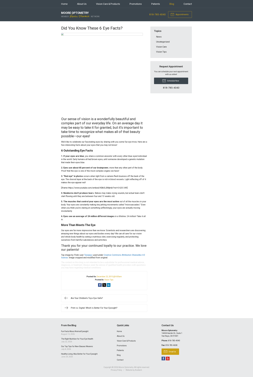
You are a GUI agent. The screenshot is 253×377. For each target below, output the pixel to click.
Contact (188, 4)
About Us (82, 4)
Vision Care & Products (108, 4)
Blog (171, 4)
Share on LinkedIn (108, 285)
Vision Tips (108, 280)
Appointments (182, 14)
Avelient (138, 370)
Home (64, 4)
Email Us (172, 352)
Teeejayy (88, 255)
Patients (155, 4)
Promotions (136, 4)
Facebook (163, 358)
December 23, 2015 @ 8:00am (109, 276)
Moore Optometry (126, 367)
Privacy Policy (116, 370)
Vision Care (161, 47)
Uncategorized (163, 42)
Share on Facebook (100, 285)
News (159, 37)
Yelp (168, 358)
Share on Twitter (104, 285)
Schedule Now (173, 81)
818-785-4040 (157, 14)
